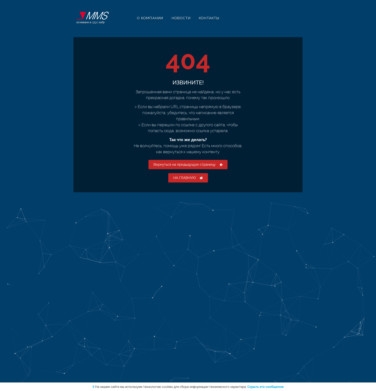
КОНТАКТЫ (209, 18)
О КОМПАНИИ (150, 18)
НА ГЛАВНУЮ (184, 178)
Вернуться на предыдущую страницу (185, 164)
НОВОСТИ (181, 18)
